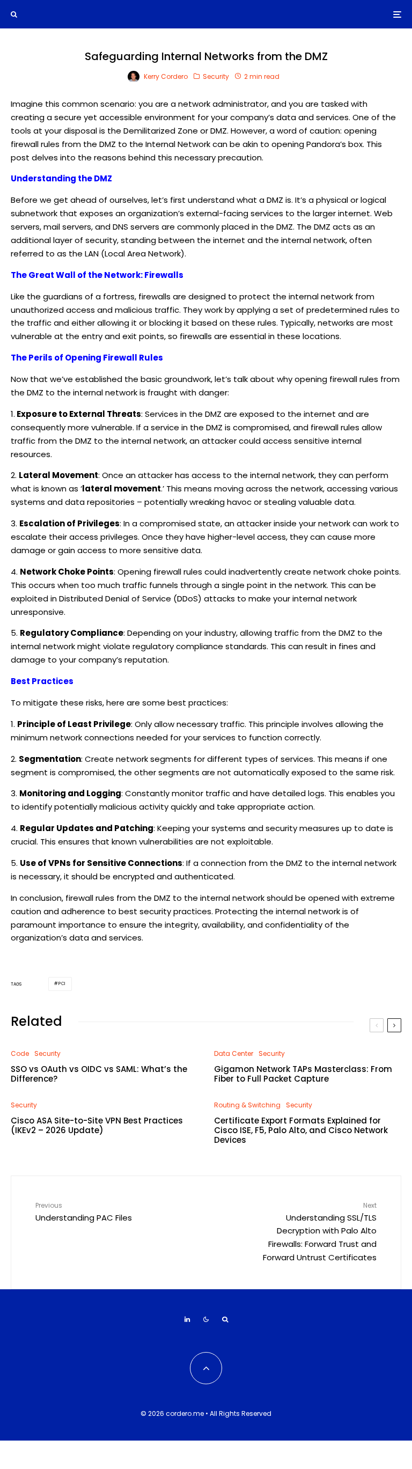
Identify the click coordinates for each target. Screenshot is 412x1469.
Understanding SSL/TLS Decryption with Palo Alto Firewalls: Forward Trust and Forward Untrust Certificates (320, 1232)
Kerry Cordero (166, 76)
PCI (62, 984)
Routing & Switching (247, 1105)
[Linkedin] (187, 1319)
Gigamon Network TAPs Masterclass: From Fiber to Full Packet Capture (303, 1074)
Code (20, 1053)
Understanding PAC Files (83, 1212)
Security (216, 76)
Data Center (233, 1053)
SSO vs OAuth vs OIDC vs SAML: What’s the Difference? (99, 1074)
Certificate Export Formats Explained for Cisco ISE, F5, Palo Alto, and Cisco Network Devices (301, 1130)
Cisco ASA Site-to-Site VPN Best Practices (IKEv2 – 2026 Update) (97, 1125)
